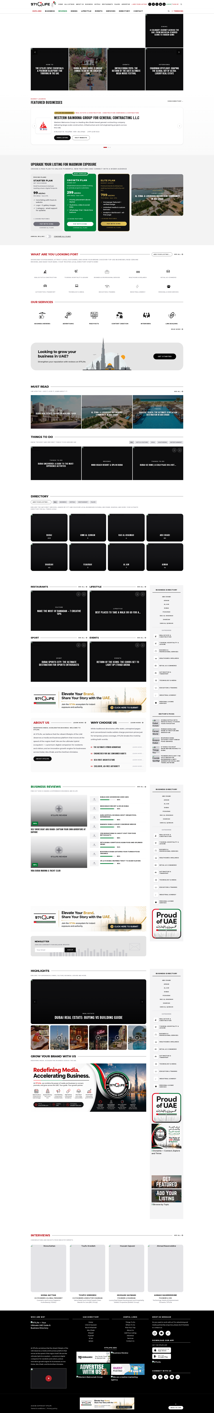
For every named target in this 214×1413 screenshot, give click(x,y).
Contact (138, 11)
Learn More (78, 722)
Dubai (166, 608)
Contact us (130, 1341)
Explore (37, 11)
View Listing (62, 137)
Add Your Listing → (162, 254)
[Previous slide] (35, 52)
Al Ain (166, 604)
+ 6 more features (109, 218)
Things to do (130, 1322)
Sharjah (166, 619)
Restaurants (107, 4)
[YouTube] (160, 4)
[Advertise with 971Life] (88, 699)
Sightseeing (162, 442)
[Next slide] (179, 52)
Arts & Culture (142, 442)
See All (177, 254)
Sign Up (176, 4)
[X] (156, 4)
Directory (124, 11)
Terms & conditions (38, 1408)
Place (93, 502)
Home (60, 4)
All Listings (69, 4)
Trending (178, 11)
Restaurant (83, 502)
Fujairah (166, 611)
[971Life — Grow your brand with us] (88, 1087)
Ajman (166, 600)
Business (89, 4)
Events (99, 11)
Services (110, 11)
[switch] (48, 236)
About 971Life (42, 758)
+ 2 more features (41, 218)
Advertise (126, 4)
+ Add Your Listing (139, 4)
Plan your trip (130, 1327)
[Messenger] (161, 1333)
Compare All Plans (62, 236)
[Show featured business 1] (103, 147)
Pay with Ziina (47, 223)
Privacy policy (52, 1408)
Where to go (130, 1325)
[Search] (181, 4)
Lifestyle (86, 11)
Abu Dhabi (166, 596)
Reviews (62, 11)
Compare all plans (46, 227)
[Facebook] (149, 4)
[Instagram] (153, 4)
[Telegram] (168, 1333)
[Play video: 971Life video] (48, 1378)
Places (117, 4)
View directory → (175, 101)
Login (168, 4)
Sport (35, 637)
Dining (74, 11)
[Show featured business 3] (110, 147)
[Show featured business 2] (107, 147)
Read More (176, 329)
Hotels (97, 4)
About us (130, 1330)
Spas (153, 442)
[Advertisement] (88, 29)
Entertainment (176, 442)
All (132, 442)
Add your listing (130, 1333)
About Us (80, 4)
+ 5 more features (75, 218)
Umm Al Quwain (166, 623)
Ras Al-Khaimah (166, 615)
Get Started (165, 356)
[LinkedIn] (164, 4)
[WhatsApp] (154, 1333)
